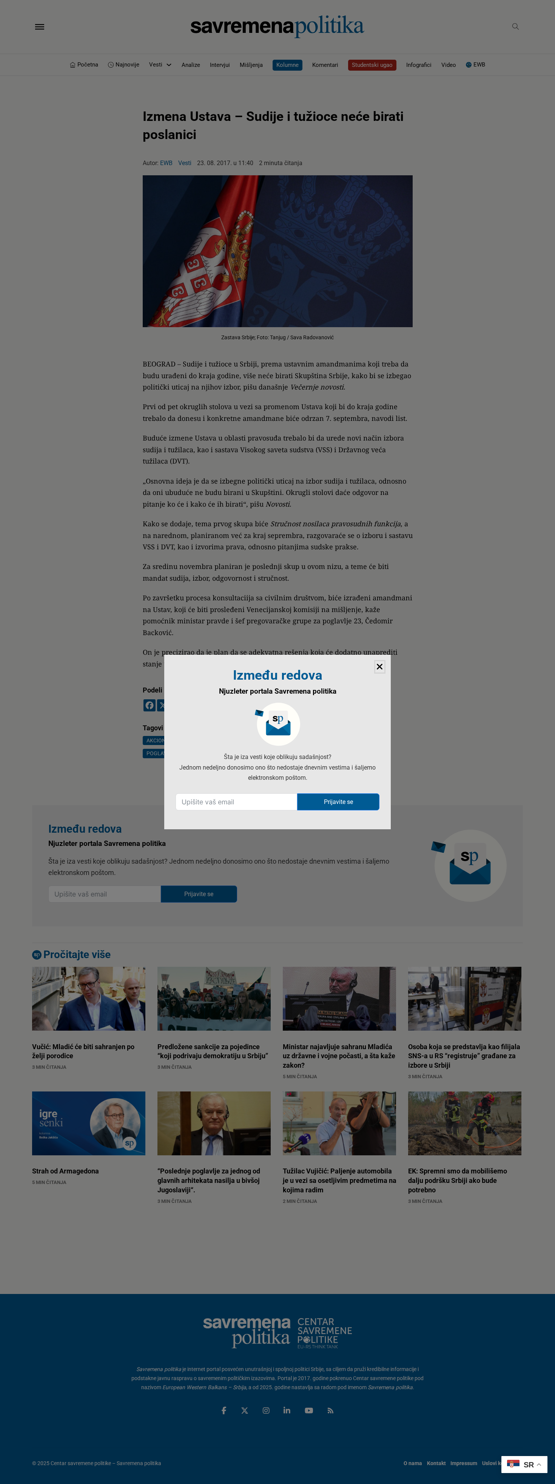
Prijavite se (338, 801)
